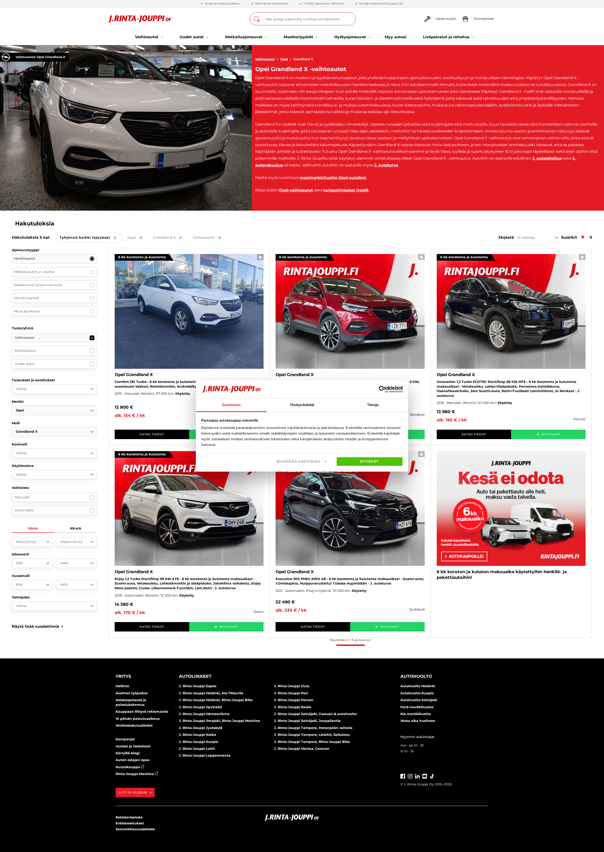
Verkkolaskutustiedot (134, 725)
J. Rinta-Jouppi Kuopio (198, 742)
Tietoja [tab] (372, 405)
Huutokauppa (128, 767)
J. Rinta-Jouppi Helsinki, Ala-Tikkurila (211, 693)
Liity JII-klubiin (132, 792)
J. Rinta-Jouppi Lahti (197, 748)
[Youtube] (424, 775)
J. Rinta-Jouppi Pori (291, 693)
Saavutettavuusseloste (135, 829)
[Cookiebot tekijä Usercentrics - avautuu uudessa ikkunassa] (382, 389)
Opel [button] (138, 237)
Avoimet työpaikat (132, 693)
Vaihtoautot (265, 59)
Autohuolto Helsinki (417, 686)
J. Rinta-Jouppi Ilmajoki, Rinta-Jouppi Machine (219, 721)
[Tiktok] (432, 775)
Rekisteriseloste (129, 817)
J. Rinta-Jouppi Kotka (197, 735)
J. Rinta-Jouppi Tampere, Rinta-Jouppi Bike (312, 742)
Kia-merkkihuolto (415, 714)
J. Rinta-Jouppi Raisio (292, 707)
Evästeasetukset (130, 823)
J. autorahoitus (547, 158)
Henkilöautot (24, 258)
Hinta (33, 528)
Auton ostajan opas (132, 760)
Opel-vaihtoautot (296, 190)
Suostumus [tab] (231, 405)
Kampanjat (125, 739)
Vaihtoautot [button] (210, 237)
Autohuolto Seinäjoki (418, 700)
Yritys (123, 676)
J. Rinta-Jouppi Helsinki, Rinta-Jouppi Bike (216, 700)
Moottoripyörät (26, 298)
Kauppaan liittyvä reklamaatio (142, 711)
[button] (37, 626)
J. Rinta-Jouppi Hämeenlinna (204, 714)
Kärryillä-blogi (128, 753)
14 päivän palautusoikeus (137, 718)
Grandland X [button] (171, 237)
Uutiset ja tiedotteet (133, 746)
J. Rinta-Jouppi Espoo (197, 686)
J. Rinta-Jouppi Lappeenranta (205, 755)
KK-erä (75, 528)
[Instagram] (410, 775)
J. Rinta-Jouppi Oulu (292, 686)
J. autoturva (386, 165)
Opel (284, 59)
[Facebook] (402, 775)
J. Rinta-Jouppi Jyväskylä (200, 728)
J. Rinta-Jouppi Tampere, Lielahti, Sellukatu (312, 735)
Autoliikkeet (195, 676)
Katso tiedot (152, 434)
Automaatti (24, 510)
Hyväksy (369, 461)
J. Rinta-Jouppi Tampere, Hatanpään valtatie (313, 728)
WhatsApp (550, 434)
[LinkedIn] (417, 775)
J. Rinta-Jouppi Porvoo (293, 700)
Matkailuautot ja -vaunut (34, 272)
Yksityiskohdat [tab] (302, 405)
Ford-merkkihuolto (416, 707)
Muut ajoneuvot (27, 311)
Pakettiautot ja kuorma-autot (38, 285)
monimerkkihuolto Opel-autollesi (333, 177)
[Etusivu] (140, 19)
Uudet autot (25, 364)
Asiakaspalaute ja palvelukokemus (131, 702)
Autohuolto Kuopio (417, 693)
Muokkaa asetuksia (299, 461)
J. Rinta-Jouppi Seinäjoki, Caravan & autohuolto (315, 714)
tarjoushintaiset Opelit (346, 190)
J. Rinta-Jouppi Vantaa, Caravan (301, 748)
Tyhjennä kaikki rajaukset (91, 237)
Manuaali (22, 497)
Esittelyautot (25, 350)
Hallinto (122, 686)
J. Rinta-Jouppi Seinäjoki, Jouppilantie (307, 721)
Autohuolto (416, 676)
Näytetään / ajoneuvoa (350, 640)
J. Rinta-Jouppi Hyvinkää (200, 707)
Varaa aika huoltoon (417, 721)
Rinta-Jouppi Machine (135, 774)
